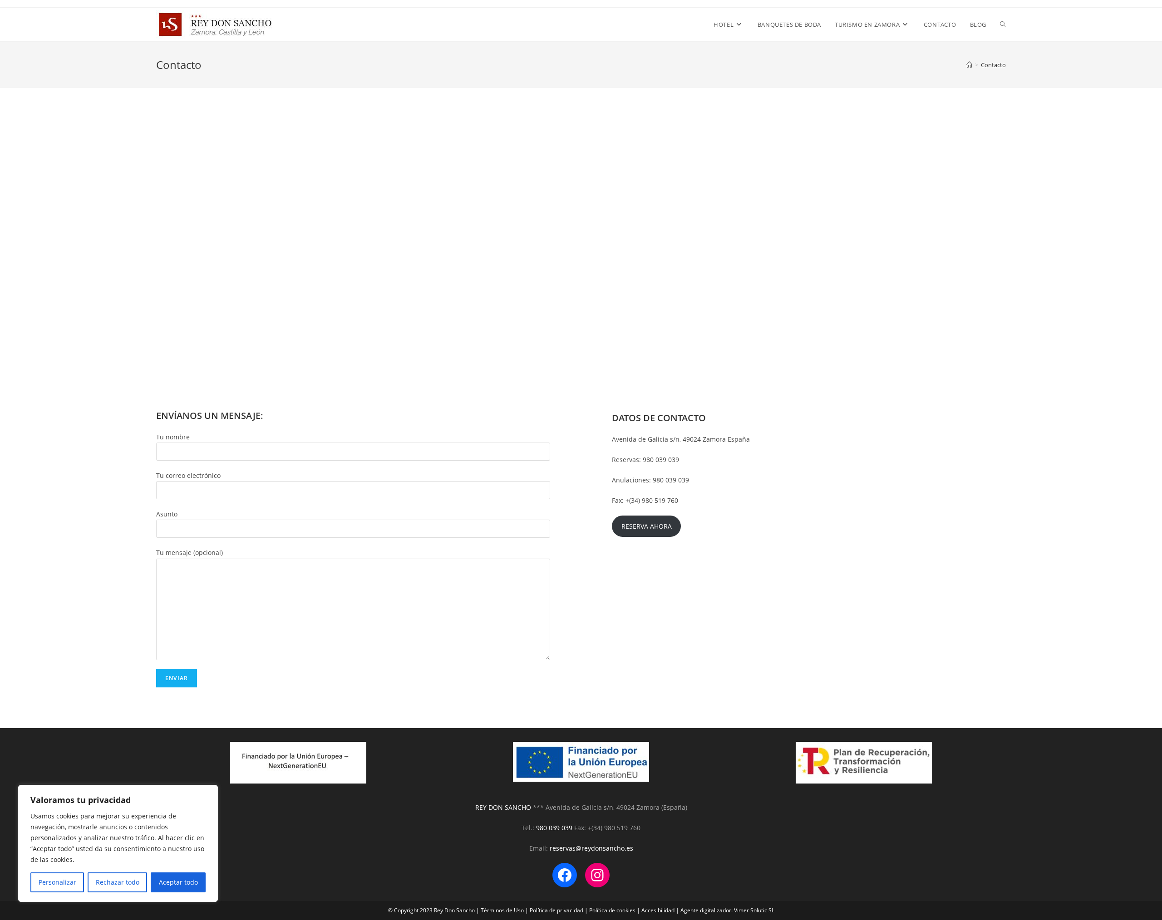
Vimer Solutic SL (754, 910)
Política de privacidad (556, 910)
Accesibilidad (658, 910)
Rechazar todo (117, 882)
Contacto (993, 65)
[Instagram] (597, 875)
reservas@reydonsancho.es (591, 848)
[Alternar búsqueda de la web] (1003, 24)
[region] (118, 843)
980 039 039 (554, 827)
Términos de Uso (502, 910)
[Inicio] (969, 65)
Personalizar (57, 882)
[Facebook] (564, 875)
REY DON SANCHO (504, 807)
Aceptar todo (178, 882)
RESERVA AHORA (646, 526)
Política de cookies (612, 910)
